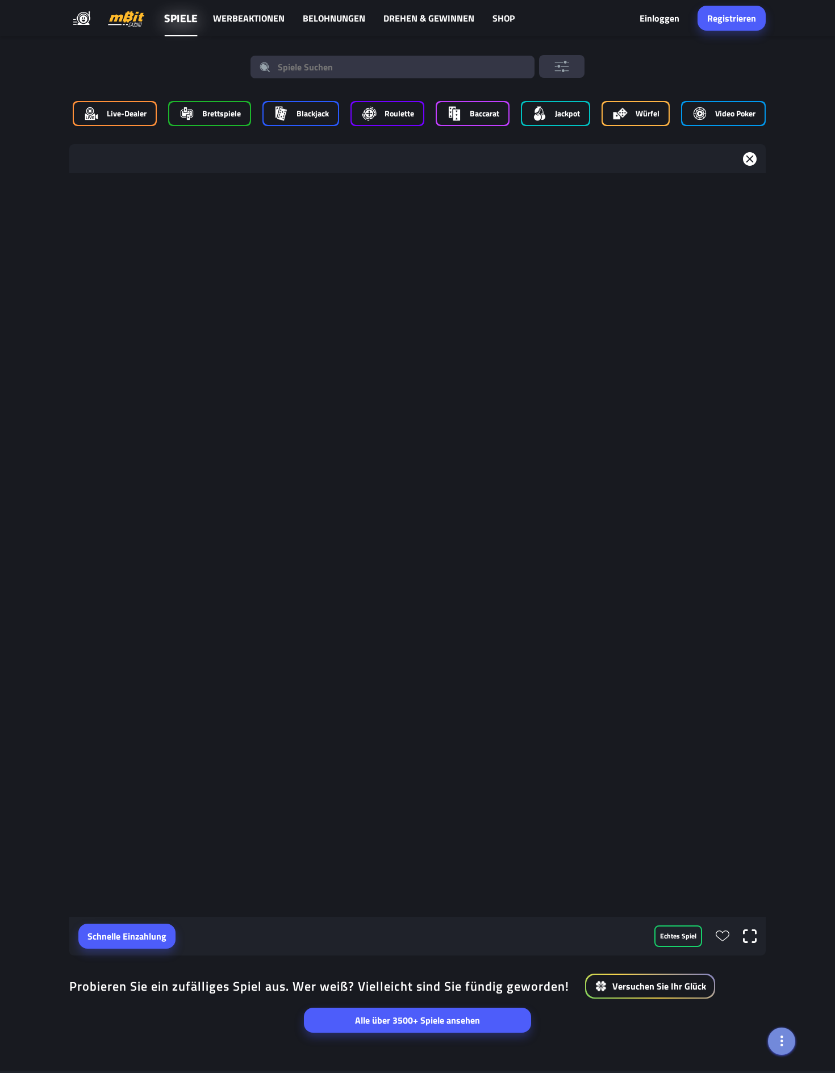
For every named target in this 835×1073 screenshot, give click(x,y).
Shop (503, 18)
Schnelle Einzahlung (126, 936)
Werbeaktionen (249, 18)
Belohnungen (334, 18)
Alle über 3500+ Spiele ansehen (417, 1020)
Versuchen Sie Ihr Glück (659, 986)
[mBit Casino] (126, 18)
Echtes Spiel (678, 936)
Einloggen (659, 18)
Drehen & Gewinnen (428, 18)
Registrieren (731, 18)
